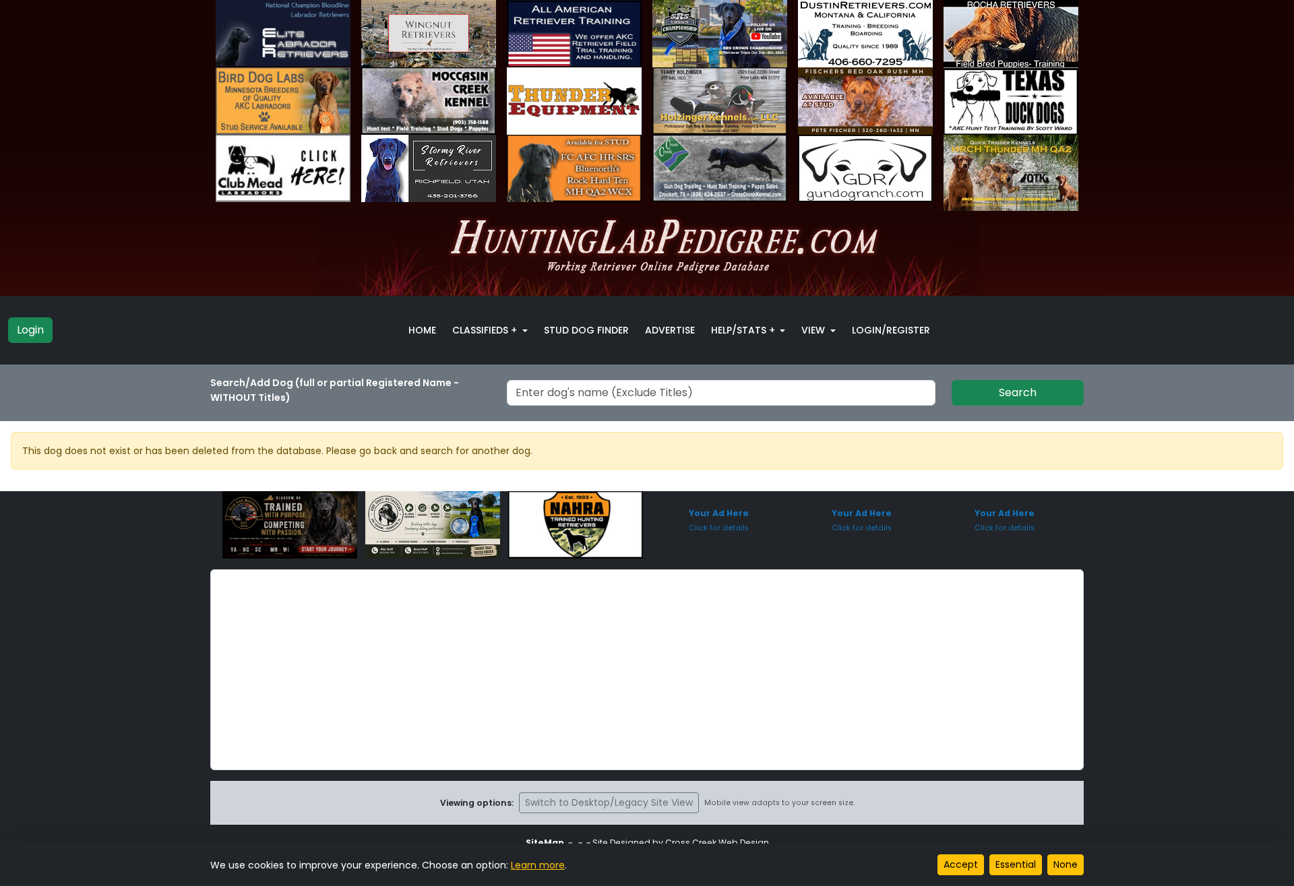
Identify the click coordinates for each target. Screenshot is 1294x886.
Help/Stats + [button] (744, 330)
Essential (1015, 864)
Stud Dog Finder (586, 330)
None (1065, 864)
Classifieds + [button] (486, 330)
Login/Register (891, 330)
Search (1018, 392)
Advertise (670, 330)
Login (30, 330)
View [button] (814, 330)
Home (422, 330)
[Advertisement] (647, 669)
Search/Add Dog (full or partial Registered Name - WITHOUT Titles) (334, 390)
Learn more (538, 865)
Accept (961, 864)
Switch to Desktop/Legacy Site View (609, 802)
